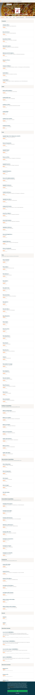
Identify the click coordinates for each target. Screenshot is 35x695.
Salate (7, 17)
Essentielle (17, 693)
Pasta (10, 17)
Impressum (27, 4)
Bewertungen (15, 4)
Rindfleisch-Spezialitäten (20, 17)
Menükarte (9, 4)
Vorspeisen (2, 17)
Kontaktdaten (21, 4)
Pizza (14, 17)
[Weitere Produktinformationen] (10, 97)
